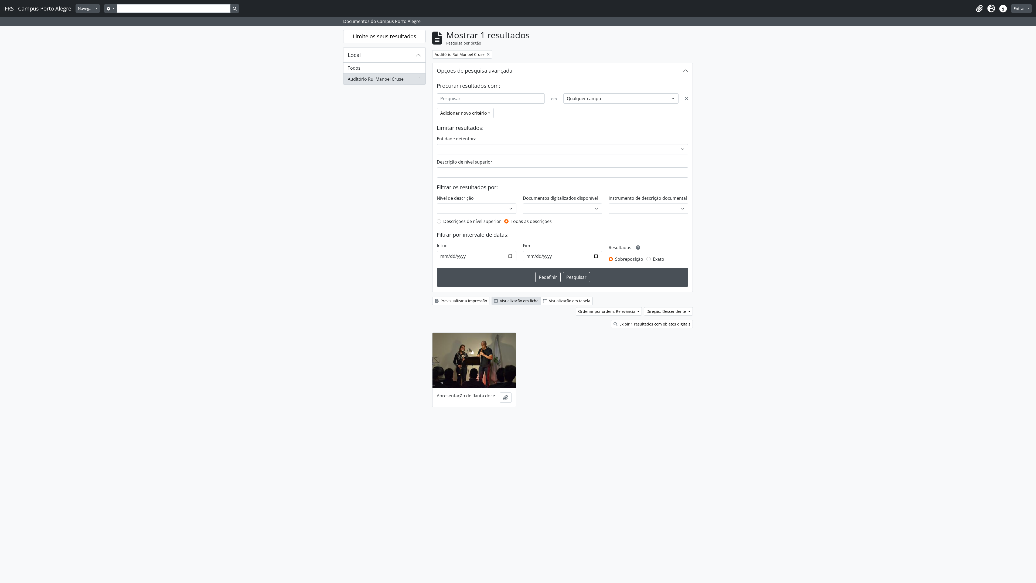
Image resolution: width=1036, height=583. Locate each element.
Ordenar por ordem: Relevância (607, 311)
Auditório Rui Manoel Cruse (384, 80)
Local (354, 55)
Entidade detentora (456, 139)
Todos (354, 68)
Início (442, 246)
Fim (526, 246)
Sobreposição (629, 259)
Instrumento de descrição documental (648, 198)
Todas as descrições (531, 221)
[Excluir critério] (686, 98)
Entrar (1020, 8)
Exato (658, 259)
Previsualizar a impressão (463, 300)
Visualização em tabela (569, 300)
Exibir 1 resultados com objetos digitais (654, 324)
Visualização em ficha (519, 300)
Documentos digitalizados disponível (560, 198)
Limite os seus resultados (384, 36)
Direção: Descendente (666, 311)
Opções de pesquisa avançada (474, 70)
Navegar (86, 8)
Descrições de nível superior (472, 221)
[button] (979, 9)
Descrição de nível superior (464, 162)
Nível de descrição (455, 198)
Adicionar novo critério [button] (463, 113)
